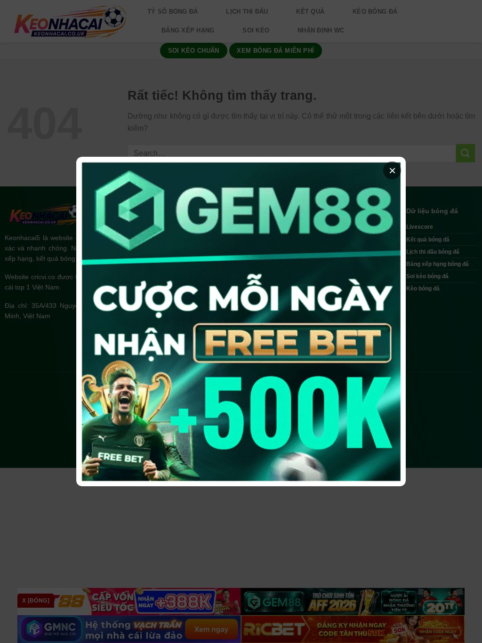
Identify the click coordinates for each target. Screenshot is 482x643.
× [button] (392, 170)
